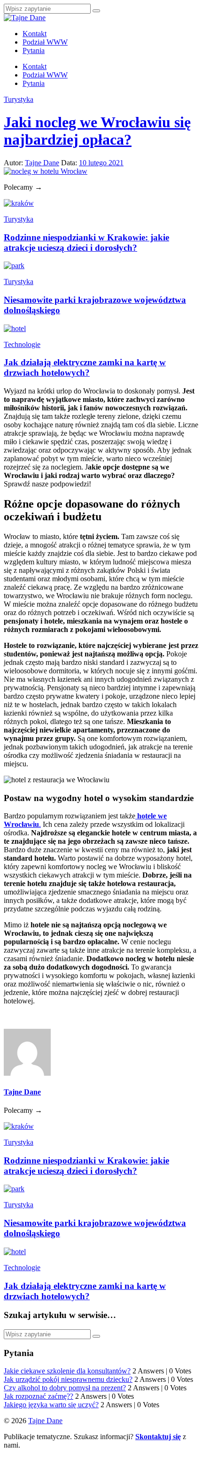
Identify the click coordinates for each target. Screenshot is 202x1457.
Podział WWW (45, 42)
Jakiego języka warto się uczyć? (51, 1405)
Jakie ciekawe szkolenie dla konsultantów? (67, 1371)
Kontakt (35, 34)
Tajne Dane (42, 163)
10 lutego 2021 (101, 163)
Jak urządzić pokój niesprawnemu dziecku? (68, 1379)
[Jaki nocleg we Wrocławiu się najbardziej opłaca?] (45, 171)
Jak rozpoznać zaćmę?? (38, 1396)
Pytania (34, 50)
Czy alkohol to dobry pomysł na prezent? (65, 1388)
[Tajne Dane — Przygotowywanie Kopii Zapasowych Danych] (25, 18)
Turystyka (18, 99)
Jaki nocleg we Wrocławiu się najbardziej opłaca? (97, 131)
